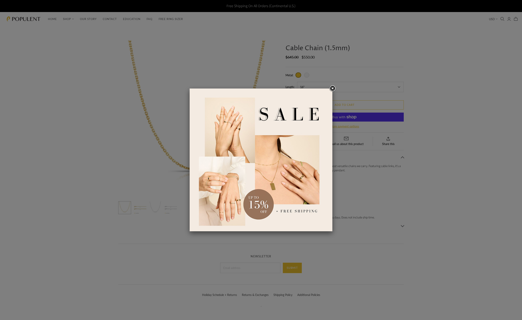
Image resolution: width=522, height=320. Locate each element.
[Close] (332, 88)
